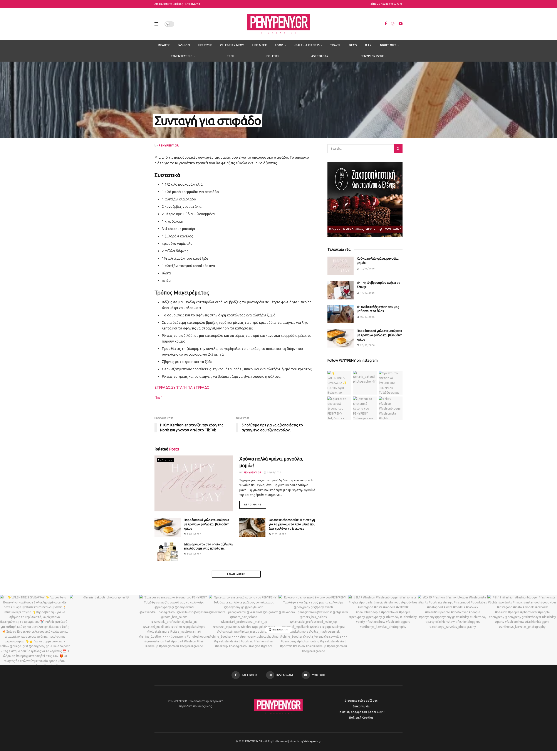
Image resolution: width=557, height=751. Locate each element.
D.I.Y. (368, 45)
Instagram (280, 629)
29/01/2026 (193, 534)
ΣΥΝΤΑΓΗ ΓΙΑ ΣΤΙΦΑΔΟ (190, 387)
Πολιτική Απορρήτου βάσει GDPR (361, 712)
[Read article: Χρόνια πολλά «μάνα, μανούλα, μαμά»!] (193, 483)
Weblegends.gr (313, 741)
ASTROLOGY (320, 56)
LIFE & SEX (259, 45)
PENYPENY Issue (372, 56)
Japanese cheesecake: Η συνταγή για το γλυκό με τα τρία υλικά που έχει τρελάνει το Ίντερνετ (292, 524)
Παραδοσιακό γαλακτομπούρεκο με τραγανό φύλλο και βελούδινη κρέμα (206, 524)
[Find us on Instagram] (392, 23)
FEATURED (165, 460)
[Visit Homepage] (278, 24)
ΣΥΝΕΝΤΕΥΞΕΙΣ (181, 56)
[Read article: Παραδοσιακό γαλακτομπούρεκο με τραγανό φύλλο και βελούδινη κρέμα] (167, 527)
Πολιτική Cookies (361, 717)
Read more (255, 504)
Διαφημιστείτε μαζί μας (168, 3)
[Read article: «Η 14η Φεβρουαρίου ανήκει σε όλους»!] (340, 290)
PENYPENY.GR (169, 145)
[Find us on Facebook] (385, 23)
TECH (230, 56)
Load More (236, 574)
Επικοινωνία (192, 3)
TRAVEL (335, 45)
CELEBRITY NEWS (232, 45)
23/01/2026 (278, 534)
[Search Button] (398, 148)
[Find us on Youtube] (401, 23)
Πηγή (158, 397)
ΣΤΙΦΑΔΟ (162, 387)
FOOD (279, 45)
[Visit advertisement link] (365, 199)
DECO (353, 45)
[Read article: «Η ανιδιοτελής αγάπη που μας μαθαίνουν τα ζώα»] (340, 314)
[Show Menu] (156, 23)
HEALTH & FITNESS (307, 45)
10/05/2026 (273, 472)
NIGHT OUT (388, 45)
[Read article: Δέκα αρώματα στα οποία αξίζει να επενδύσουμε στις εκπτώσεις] (167, 551)
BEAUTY (164, 45)
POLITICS (273, 56)
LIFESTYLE (205, 45)
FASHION (184, 45)
